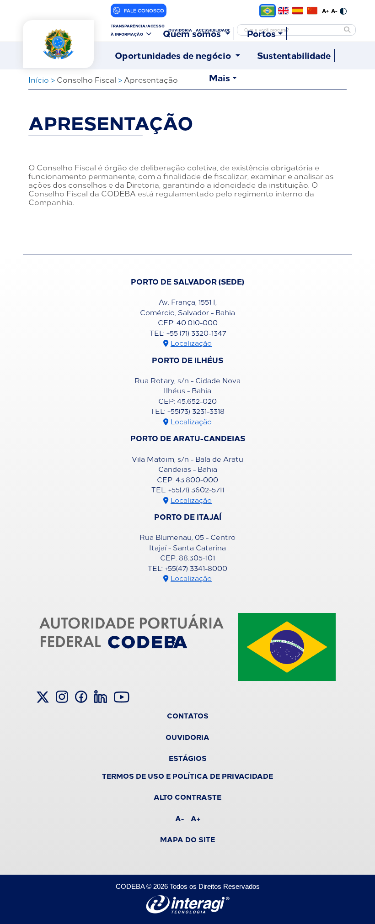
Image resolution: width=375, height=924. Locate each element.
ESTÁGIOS (188, 758)
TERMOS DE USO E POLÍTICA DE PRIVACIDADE (187, 776)
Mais (219, 77)
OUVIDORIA (187, 737)
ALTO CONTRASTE (187, 797)
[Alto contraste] (343, 10)
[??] (312, 10)
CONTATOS (188, 715)
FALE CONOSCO (144, 10)
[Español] (297, 10)
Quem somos (193, 33)
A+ (325, 10)
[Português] (267, 10)
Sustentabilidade (294, 55)
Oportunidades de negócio (174, 55)
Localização (191, 343)
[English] (283, 10)
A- (334, 10)
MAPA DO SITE (187, 839)
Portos (261, 33)
